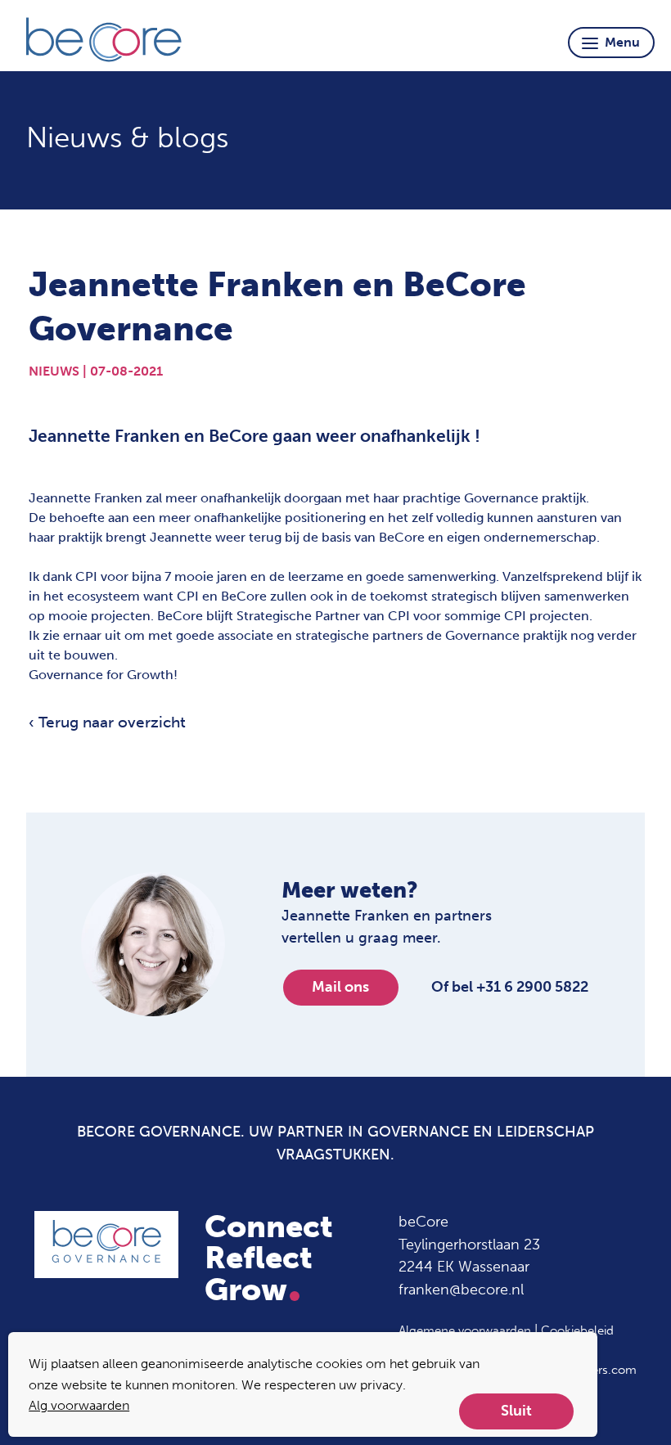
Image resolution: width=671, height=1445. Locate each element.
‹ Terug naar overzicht (107, 722)
